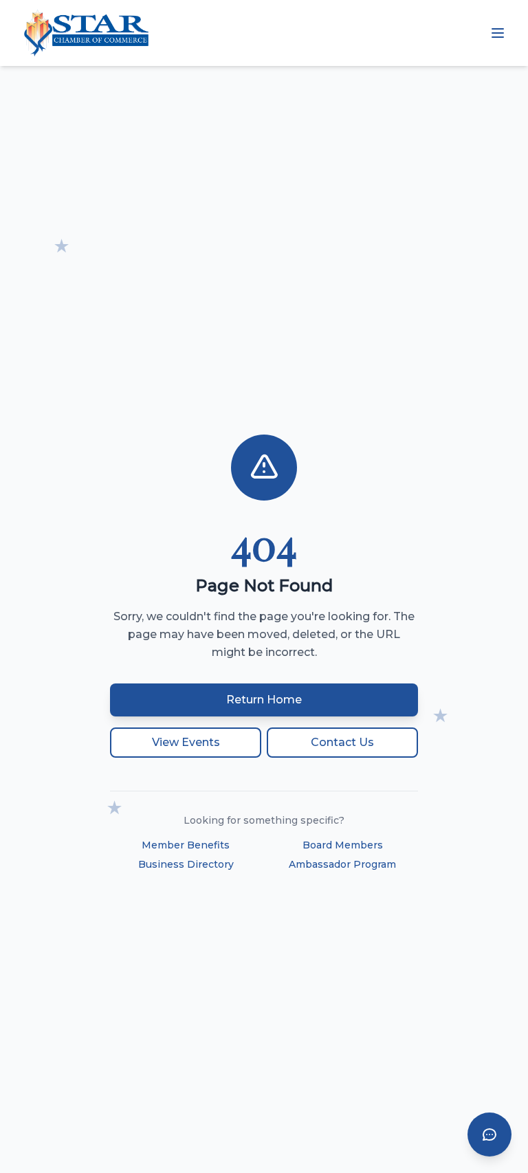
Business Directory (186, 864)
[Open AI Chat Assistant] (490, 1134)
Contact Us (342, 742)
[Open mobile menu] (498, 33)
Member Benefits (186, 845)
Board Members (342, 845)
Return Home (264, 699)
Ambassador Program (342, 864)
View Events (186, 742)
